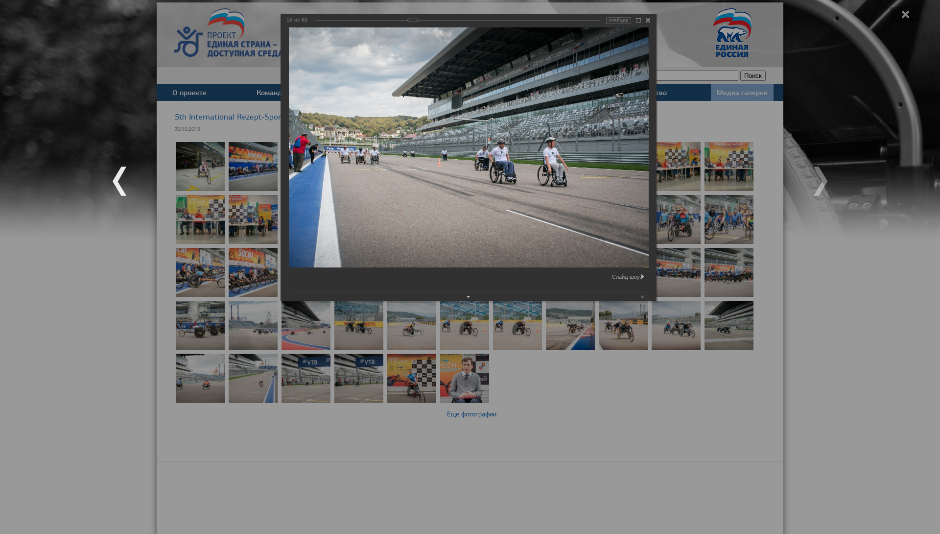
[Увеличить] (638, 20)
